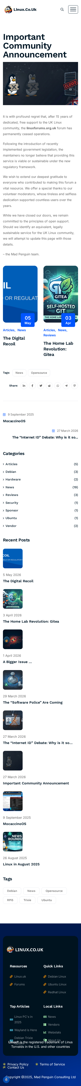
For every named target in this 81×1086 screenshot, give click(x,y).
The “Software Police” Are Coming (33, 702)
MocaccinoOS (14, 421)
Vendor (11, 526)
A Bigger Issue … (17, 662)
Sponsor (12, 510)
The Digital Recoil (14, 341)
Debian (11, 472)
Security (12, 503)
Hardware (13, 479)
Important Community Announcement (36, 783)
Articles (9, 330)
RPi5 (10, 900)
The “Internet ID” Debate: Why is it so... (45, 437)
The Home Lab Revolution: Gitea (58, 349)
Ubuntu (11, 518)
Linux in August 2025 (21, 864)
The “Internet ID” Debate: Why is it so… (38, 743)
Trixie (27, 900)
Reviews (49, 335)
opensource (39, 372)
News (21, 330)
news (19, 372)
